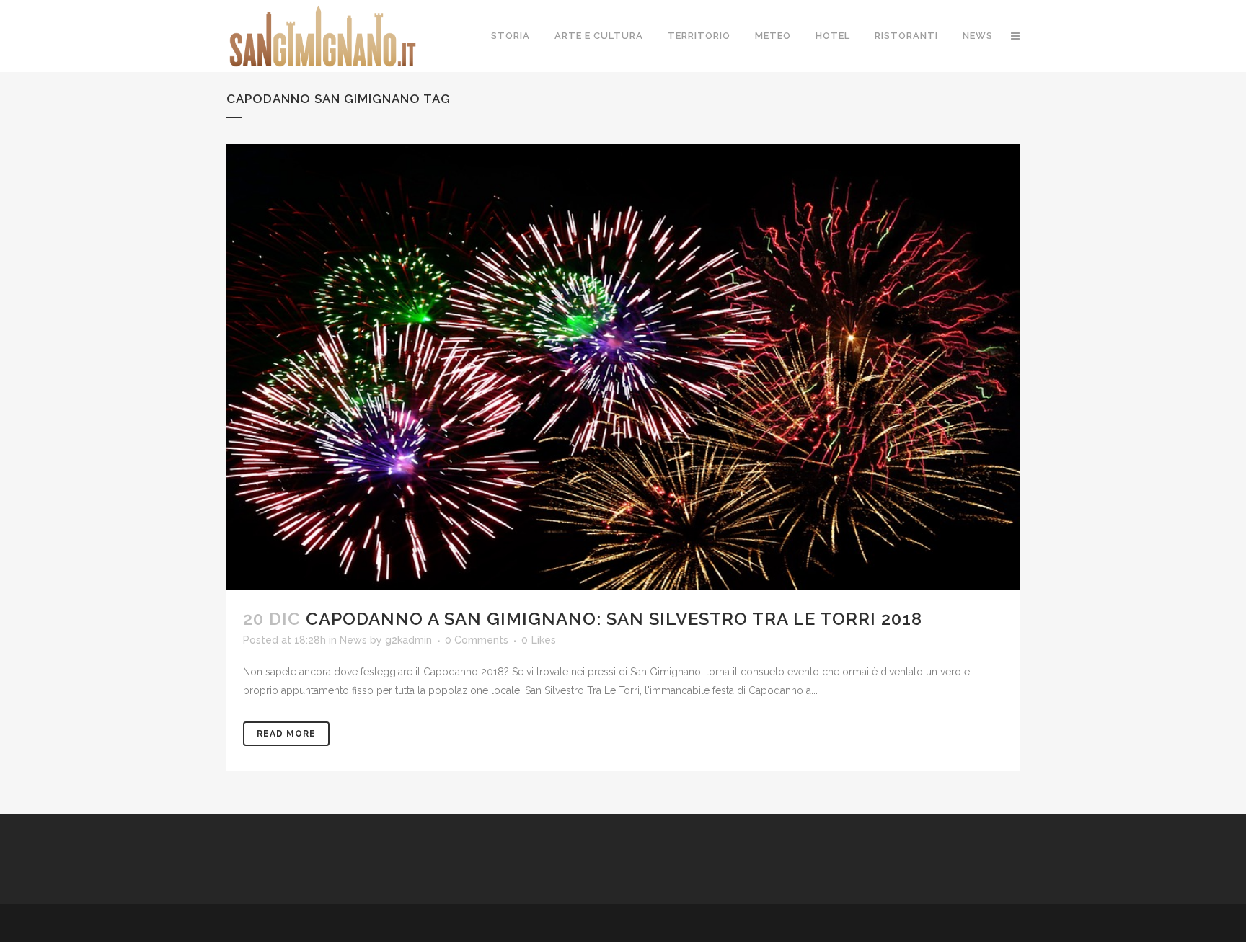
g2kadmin (408, 640)
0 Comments (476, 640)
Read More (286, 734)
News (353, 640)
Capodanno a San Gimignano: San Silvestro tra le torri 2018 (614, 618)
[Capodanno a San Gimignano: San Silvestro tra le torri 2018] (623, 367)
